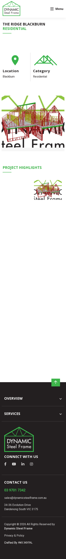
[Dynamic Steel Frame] (11, 8)
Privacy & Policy (14, 535)
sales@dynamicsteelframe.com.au (25, 498)
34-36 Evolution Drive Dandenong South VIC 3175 (21, 507)
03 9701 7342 (14, 490)
